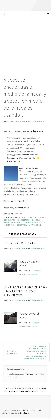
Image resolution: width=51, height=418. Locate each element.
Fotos (19, 214)
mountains (31, 222)
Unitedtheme (23, 413)
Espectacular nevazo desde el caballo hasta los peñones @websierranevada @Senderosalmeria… (35, 352)
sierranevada (23, 225)
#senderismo (12, 158)
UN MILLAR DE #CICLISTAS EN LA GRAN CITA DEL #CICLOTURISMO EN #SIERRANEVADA (25, 291)
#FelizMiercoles (14, 161)
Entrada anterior (12, 352)
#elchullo (25, 154)
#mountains (35, 154)
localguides (18, 222)
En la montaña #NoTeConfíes (20, 243)
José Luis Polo (37, 122)
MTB (41, 222)
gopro (35, 220)
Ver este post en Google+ (15, 201)
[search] (47, 14)
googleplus (23, 220)
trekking (36, 225)
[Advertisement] (25, 44)
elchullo (23, 217)
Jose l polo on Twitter (28, 167)
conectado (29, 374)
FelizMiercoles (37, 217)
